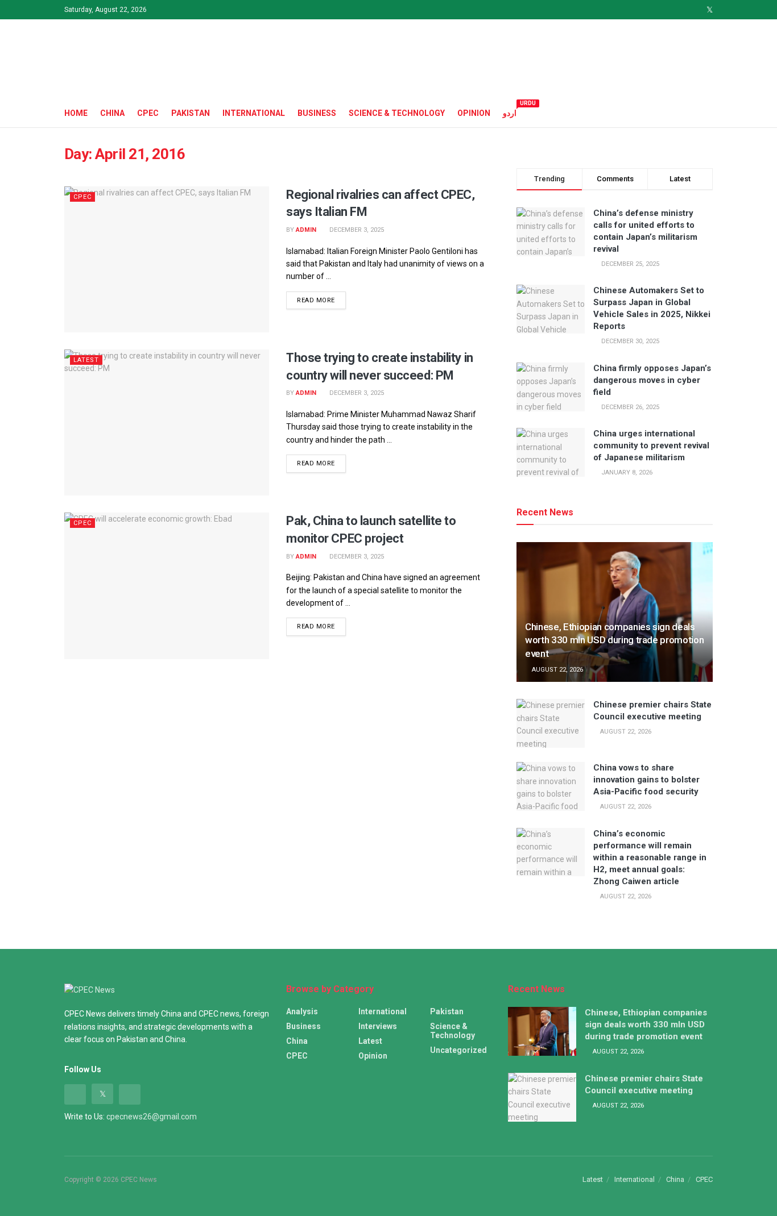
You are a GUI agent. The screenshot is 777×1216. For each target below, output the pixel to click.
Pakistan (190, 113)
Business (316, 113)
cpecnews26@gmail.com (151, 1116)
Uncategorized (458, 1050)
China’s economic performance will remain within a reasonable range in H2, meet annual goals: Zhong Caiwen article (649, 857)
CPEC (148, 113)
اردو (509, 111)
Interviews (377, 1026)
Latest (86, 360)
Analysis (302, 1011)
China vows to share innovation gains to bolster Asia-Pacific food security (646, 780)
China (112, 113)
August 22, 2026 (556, 669)
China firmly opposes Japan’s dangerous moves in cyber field (652, 380)
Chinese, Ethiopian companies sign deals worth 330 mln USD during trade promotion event (614, 640)
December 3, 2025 (356, 230)
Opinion (473, 113)
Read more (316, 300)
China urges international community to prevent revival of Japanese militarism (651, 445)
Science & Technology (397, 113)
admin (306, 230)
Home (76, 113)
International (253, 113)
